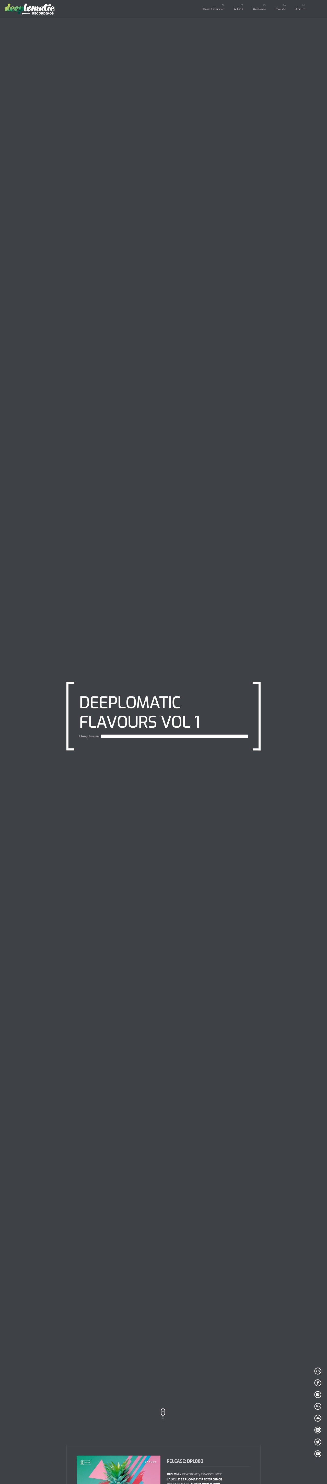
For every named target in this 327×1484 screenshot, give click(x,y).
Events (280, 9)
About (300, 9)
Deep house (89, 756)
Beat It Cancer (213, 9)
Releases (259, 9)
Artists (238, 9)
